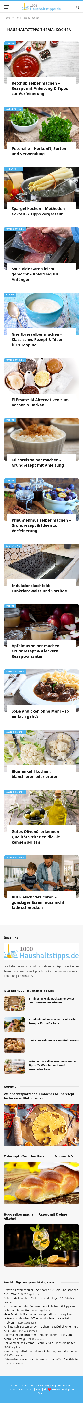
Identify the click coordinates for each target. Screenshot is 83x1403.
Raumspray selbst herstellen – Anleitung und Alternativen (41, 1351)
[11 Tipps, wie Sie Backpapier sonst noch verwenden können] (14, 1003)
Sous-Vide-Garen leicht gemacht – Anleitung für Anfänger (35, 274)
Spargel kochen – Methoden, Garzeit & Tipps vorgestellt (39, 211)
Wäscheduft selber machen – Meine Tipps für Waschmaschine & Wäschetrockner (52, 1065)
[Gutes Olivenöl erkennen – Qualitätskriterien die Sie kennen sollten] (41, 811)
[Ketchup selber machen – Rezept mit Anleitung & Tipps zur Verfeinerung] (41, 62)
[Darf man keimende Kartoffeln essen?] (14, 1045)
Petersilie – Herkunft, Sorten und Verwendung (39, 151)
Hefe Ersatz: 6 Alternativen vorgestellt (28, 1314)
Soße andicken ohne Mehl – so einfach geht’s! (33, 1298)
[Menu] (6, 7)
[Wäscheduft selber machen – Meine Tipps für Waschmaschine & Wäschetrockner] (14, 1066)
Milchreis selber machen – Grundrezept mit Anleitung (38, 462)
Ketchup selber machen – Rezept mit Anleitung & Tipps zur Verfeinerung (40, 88)
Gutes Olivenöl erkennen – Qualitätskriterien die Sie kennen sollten (37, 837)
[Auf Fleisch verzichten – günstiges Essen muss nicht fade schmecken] (41, 876)
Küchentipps (12, 545)
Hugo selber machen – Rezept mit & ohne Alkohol (35, 1216)
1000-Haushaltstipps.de (40, 1385)
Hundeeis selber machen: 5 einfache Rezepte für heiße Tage (52, 1021)
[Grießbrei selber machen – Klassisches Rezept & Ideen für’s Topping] (41, 314)
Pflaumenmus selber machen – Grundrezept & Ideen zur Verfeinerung (41, 525)
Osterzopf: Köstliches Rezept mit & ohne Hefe (38, 1156)
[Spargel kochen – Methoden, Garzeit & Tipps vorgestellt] (41, 188)
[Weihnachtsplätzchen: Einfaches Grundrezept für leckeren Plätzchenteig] (41, 1125)
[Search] (77, 7)
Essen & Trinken (14, 229)
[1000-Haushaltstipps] (41, 7)
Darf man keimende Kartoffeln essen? (54, 1040)
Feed (38, 1389)
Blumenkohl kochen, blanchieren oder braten (35, 774)
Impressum (63, 1385)
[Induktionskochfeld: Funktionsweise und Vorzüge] (41, 565)
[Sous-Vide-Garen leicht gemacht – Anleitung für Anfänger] (41, 248)
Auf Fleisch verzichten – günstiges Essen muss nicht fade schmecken (38, 902)
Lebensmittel (13, 108)
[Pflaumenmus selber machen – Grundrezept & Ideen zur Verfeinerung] (41, 499)
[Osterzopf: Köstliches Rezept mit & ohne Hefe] (41, 1183)
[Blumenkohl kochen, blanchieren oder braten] (41, 751)
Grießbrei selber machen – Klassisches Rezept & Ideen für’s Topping (38, 339)
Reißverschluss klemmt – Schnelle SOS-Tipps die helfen (39, 1343)
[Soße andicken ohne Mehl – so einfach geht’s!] (41, 690)
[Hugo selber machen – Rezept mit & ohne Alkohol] (41, 1245)
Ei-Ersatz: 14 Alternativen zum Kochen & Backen (40, 402)
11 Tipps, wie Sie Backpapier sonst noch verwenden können (51, 1000)
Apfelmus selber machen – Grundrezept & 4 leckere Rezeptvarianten (37, 651)
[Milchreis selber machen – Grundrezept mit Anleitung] (41, 439)
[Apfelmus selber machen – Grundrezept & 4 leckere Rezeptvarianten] (41, 625)
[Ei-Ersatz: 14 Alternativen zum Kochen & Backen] (41, 379)
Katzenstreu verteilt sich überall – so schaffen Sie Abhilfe (41, 1359)
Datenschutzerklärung (20, 1389)
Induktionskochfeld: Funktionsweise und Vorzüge (39, 588)
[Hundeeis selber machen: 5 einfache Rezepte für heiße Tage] (14, 1024)
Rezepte (9, 43)
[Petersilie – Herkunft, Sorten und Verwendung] (41, 128)
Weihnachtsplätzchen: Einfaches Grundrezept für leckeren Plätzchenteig (39, 1096)
